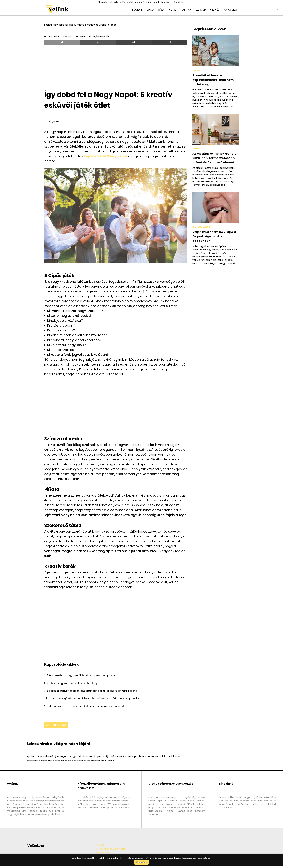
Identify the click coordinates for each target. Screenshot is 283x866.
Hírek (161, 10)
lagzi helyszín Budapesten (105, 156)
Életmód (201, 10)
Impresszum (103, 852)
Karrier (173, 10)
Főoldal (137, 10)
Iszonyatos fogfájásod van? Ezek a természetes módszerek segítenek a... (93, 698)
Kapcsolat (230, 10)
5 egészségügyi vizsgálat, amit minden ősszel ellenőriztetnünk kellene (91, 691)
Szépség (215, 10)
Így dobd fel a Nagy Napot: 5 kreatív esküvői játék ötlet (85, 24)
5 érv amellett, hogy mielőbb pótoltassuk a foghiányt (81, 675)
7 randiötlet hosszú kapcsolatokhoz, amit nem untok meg (213, 79)
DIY (47, 725)
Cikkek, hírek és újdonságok (111, 848)
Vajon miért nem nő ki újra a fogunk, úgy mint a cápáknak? (214, 236)
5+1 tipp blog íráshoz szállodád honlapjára (73, 683)
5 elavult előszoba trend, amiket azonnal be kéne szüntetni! (85, 706)
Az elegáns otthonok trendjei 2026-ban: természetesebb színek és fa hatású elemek (214, 158)
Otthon (186, 10)
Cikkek (150, 10)
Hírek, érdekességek (201, 227)
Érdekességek (59, 725)
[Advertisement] (115, 66)
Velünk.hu (35, 845)
